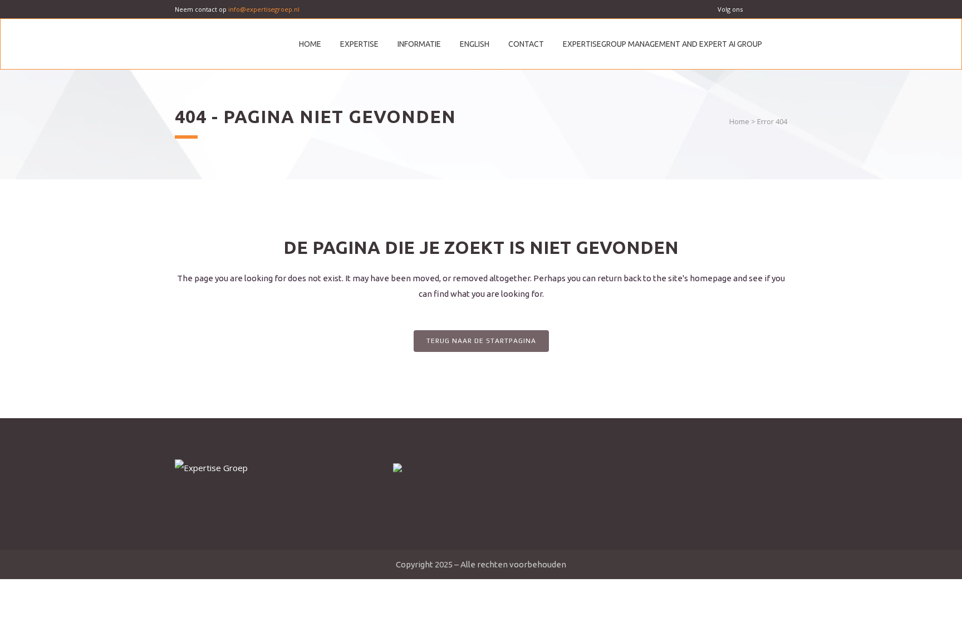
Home (739, 121)
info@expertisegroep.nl (264, 9)
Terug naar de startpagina (481, 341)
